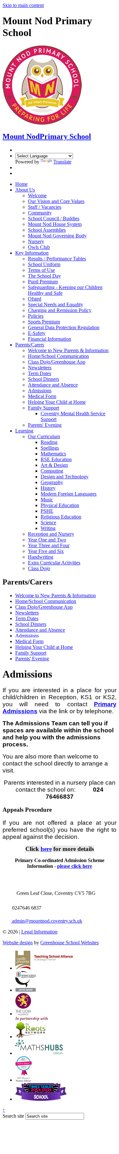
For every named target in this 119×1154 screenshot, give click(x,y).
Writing (48, 528)
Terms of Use (41, 270)
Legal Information (39, 931)
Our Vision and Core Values (56, 201)
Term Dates (39, 373)
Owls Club (39, 247)
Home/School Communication (58, 356)
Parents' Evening (45, 425)
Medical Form (42, 396)
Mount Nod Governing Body (57, 235)
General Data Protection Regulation (63, 327)
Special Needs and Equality (55, 304)
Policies (35, 316)
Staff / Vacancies (44, 207)
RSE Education (56, 459)
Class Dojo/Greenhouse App (56, 362)
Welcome (37, 195)
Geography (52, 482)
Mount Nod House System (55, 224)
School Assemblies (47, 230)
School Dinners (43, 379)
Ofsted (34, 298)
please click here (74, 866)
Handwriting (40, 557)
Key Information (32, 253)
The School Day (44, 276)
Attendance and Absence (53, 385)
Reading (49, 442)
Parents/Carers (29, 344)
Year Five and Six (46, 551)
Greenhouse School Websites (69, 942)
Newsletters (39, 367)
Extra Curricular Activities (54, 562)
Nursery (36, 241)
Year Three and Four (48, 545)
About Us (25, 189)
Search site (13, 1116)
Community (40, 212)
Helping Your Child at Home (57, 402)
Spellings (50, 448)
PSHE (47, 511)
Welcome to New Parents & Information (68, 350)
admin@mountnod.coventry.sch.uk (46, 921)
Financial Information (49, 339)
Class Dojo (39, 568)
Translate (62, 161)
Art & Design (54, 465)
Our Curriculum (44, 436)
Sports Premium (44, 321)
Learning (24, 430)
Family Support (43, 407)
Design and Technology (65, 476)
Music (47, 499)
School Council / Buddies (53, 218)
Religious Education (61, 516)
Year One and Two (47, 539)
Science (48, 522)
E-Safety (36, 333)
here (46, 849)
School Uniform (44, 264)
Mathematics (53, 453)
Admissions (39, 390)
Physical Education (60, 505)
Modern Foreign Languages (68, 494)
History (48, 488)
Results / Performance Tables (57, 258)
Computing (52, 471)
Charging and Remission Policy (59, 310)
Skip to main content (23, 5)
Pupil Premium (43, 281)
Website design (18, 942)
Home (21, 184)
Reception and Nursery (51, 534)
